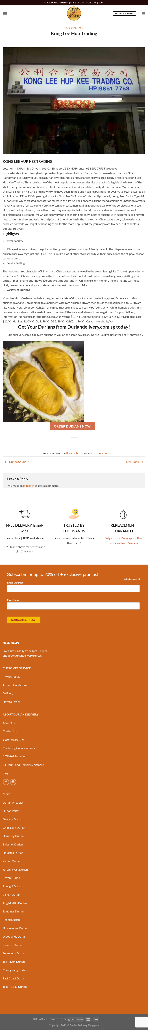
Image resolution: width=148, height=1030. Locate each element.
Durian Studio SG (19, 462)
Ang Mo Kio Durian (15, 903)
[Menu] (5, 13)
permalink (102, 453)
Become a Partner (14, 739)
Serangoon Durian (14, 953)
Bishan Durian (11, 894)
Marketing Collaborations (19, 748)
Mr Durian (133, 462)
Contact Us (10, 731)
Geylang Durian (12, 819)
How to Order (11, 701)
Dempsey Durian (13, 836)
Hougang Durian (13, 852)
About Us (9, 723)
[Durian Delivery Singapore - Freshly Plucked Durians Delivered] (74, 13)
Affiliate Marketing (14, 756)
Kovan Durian (11, 877)
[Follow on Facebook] (6, 782)
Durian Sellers (74, 28)
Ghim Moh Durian (14, 827)
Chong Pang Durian (15, 970)
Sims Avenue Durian (15, 928)
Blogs (6, 773)
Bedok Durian (11, 919)
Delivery (8, 693)
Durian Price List (13, 802)
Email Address (16, 582)
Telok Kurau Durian (15, 986)
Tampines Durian (13, 911)
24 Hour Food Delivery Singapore (23, 764)
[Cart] (143, 14)
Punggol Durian (12, 886)
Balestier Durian (13, 844)
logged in (28, 485)
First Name (13, 600)
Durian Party (11, 810)
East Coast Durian (14, 978)
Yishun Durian (12, 861)
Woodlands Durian (14, 936)
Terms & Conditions (15, 685)
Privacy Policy (11, 676)
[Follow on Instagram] (13, 782)
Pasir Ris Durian (13, 945)
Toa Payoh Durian (14, 961)
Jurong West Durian (15, 869)
